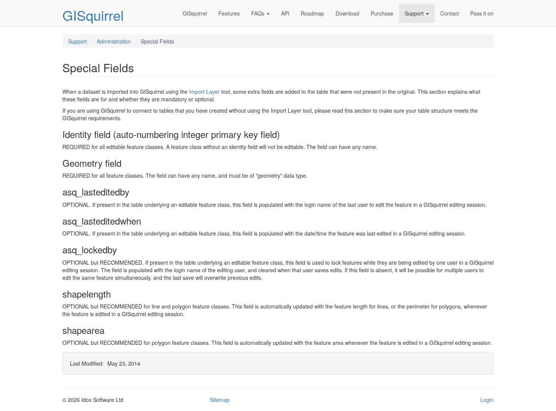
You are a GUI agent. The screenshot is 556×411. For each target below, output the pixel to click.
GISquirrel (93, 15)
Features (229, 13)
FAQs (257, 13)
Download (347, 13)
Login (487, 399)
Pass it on (482, 13)
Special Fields (157, 41)
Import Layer (204, 91)
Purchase (382, 13)
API (285, 13)
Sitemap (220, 399)
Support (414, 13)
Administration (114, 41)
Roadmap (312, 13)
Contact (449, 13)
